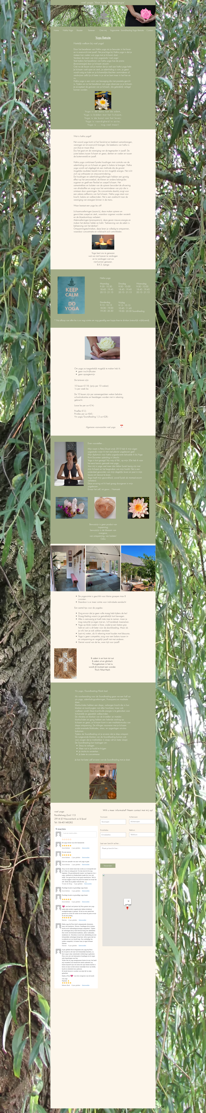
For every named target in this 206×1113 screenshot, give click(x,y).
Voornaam (104, 817)
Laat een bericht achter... (110, 843)
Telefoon (132, 830)
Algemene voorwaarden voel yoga (100, 427)
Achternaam (133, 817)
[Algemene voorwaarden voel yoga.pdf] (121, 426)
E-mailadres (104, 830)
